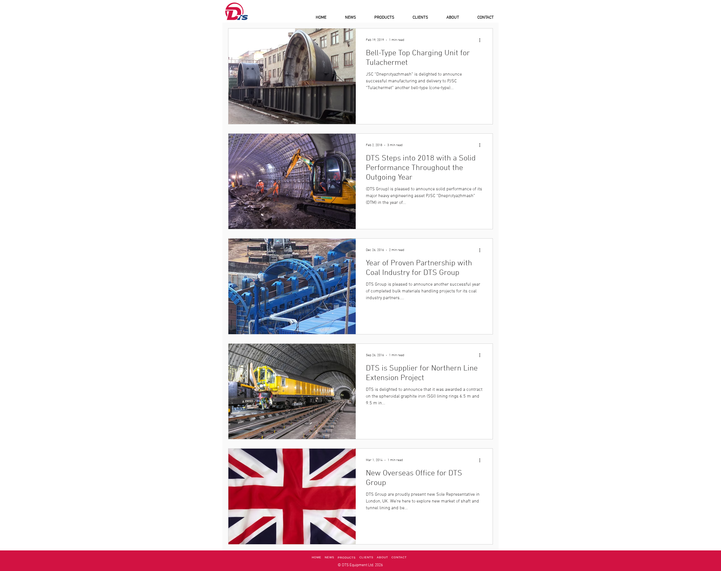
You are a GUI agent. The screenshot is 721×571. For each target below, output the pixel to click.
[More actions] (481, 40)
